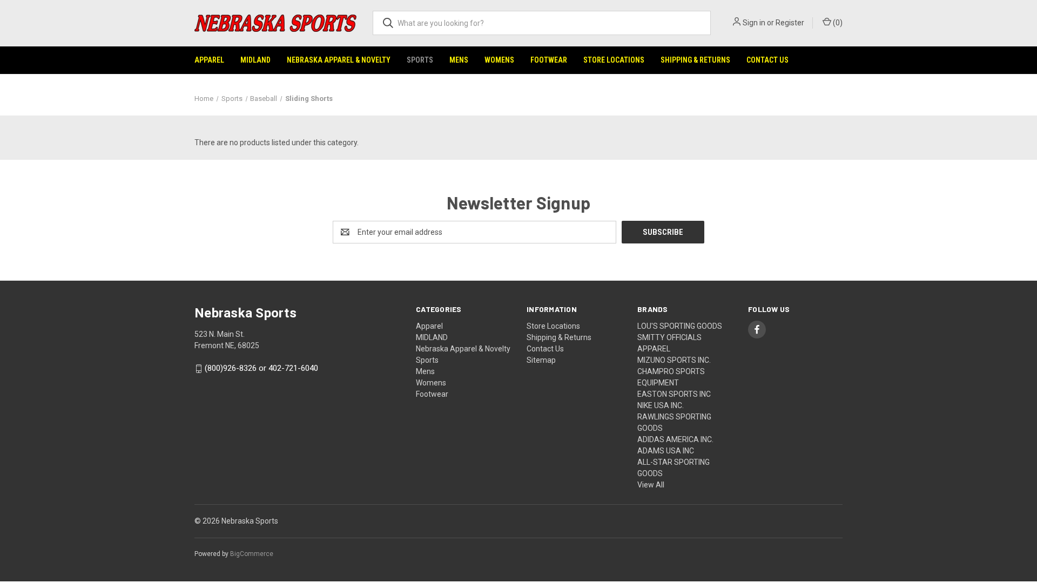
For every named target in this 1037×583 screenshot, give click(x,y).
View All (650, 484)
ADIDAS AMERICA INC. (675, 439)
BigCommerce (251, 554)
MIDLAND (255, 60)
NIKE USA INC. (660, 405)
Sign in (754, 22)
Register (790, 22)
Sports (420, 60)
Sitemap (541, 360)
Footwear (548, 60)
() (837, 22)
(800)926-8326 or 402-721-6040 (261, 369)
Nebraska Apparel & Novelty (338, 60)
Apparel (209, 60)
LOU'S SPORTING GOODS (679, 326)
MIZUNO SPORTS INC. (674, 360)
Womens (499, 60)
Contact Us (767, 60)
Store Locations (613, 60)
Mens (458, 60)
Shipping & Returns (695, 60)
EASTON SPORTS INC (674, 394)
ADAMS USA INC (665, 450)
